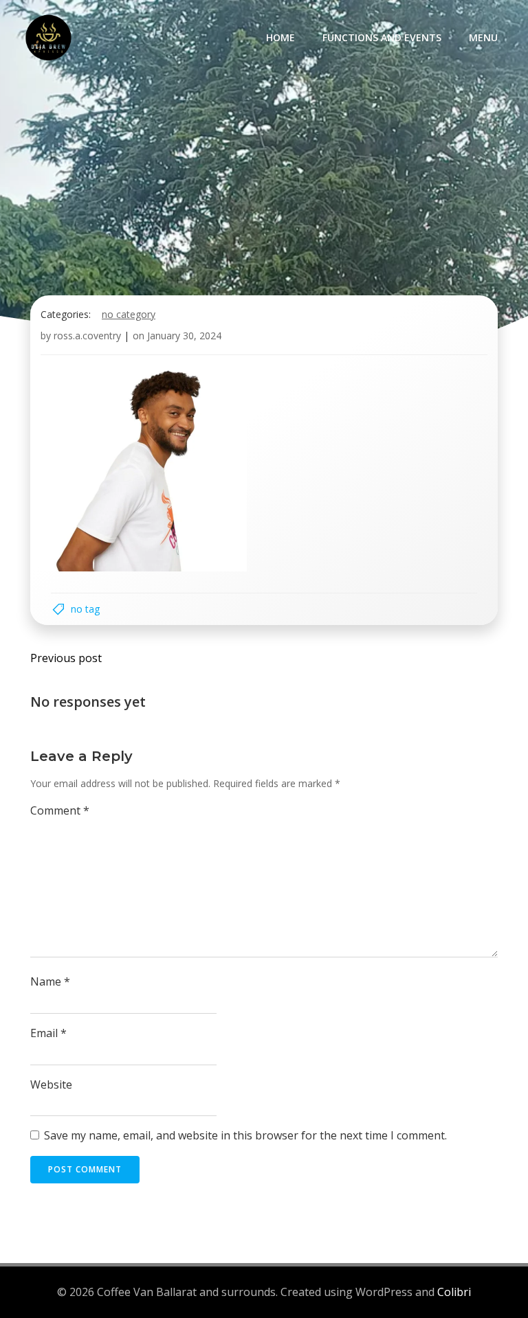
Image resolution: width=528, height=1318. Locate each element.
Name (50, 981)
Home (280, 37)
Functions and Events (381, 37)
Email (48, 1033)
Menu (483, 37)
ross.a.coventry (87, 335)
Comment (59, 810)
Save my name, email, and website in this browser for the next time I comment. (245, 1135)
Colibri (454, 1291)
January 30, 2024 (184, 335)
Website (51, 1084)
